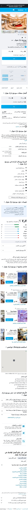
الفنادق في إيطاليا (23, 487)
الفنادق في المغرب (23, 468)
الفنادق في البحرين (23, 479)
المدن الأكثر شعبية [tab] (12, 458)
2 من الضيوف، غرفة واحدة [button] (19, 55)
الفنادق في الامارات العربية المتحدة (20, 477)
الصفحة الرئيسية (25, 508)
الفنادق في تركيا (23, 473)
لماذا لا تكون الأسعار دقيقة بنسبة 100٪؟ (17, 502)
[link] (18, 285)
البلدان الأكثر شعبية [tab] (22, 458)
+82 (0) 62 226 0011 (22, 45)
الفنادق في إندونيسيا (23, 475)
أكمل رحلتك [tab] (23, 461)
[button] (1, 5)
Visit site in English (13, 6)
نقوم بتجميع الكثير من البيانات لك (18, 500)
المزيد (25, 140)
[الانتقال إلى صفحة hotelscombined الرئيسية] (18, 9)
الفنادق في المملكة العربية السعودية (19, 471)
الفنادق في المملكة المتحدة (21, 485)
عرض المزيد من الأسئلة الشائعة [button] (14, 417)
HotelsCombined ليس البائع (19, 498)
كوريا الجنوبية (18, 508)
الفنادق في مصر (23, 481)
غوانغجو (10, 508)
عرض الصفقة (9, 282)
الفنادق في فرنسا (23, 483)
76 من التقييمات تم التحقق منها (15, 47)
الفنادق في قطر (23, 469)
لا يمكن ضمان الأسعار (22, 493)
